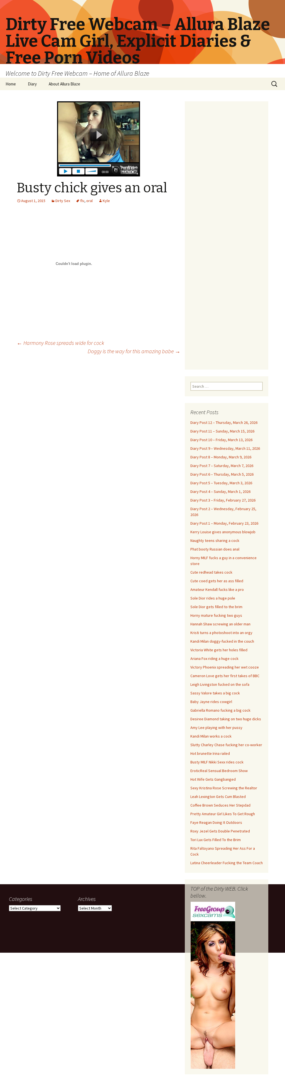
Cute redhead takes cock (211, 572)
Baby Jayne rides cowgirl (211, 701)
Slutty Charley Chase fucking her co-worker (226, 744)
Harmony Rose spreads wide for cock (60, 342)
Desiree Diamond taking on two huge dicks (225, 718)
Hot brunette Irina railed (210, 753)
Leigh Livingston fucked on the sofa (219, 684)
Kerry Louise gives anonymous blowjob (222, 531)
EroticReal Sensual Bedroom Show (219, 770)
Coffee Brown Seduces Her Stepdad (220, 805)
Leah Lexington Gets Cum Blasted (218, 796)
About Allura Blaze (64, 84)
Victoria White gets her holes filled (218, 649)
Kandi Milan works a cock (211, 736)
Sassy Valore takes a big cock (215, 693)
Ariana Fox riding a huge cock (214, 658)
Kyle (106, 200)
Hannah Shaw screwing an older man (220, 624)
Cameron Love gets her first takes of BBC (224, 675)
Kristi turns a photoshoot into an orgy (221, 632)
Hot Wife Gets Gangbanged (213, 779)
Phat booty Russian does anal (214, 549)
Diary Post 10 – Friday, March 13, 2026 (221, 439)
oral (89, 200)
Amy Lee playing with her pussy (216, 727)
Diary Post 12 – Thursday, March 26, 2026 (223, 422)
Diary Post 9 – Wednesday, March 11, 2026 (225, 448)
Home (11, 84)
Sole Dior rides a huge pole (212, 598)
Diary (32, 84)
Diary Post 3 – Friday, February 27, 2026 (222, 500)
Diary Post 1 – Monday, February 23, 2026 (224, 523)
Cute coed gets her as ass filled (216, 580)
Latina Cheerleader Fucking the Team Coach (226, 862)
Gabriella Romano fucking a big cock (220, 710)
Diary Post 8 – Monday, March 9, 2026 (220, 457)
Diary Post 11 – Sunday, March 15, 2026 (222, 431)
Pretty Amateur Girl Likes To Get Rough (222, 813)
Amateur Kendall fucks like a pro (217, 589)
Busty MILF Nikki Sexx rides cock (217, 762)
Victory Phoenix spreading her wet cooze (224, 667)
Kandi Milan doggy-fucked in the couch (222, 641)
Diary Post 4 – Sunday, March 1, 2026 (220, 491)
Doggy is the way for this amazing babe (134, 351)
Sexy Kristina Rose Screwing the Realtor (223, 787)
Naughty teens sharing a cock (214, 540)
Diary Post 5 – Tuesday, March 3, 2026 (221, 482)
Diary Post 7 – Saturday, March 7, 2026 (221, 465)
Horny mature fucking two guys (216, 615)
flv (82, 200)
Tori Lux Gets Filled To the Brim (215, 839)
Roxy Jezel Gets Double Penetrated (220, 831)
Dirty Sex (62, 200)
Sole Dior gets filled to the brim (216, 606)
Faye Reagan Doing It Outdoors (216, 822)
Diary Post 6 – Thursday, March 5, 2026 (222, 474)
